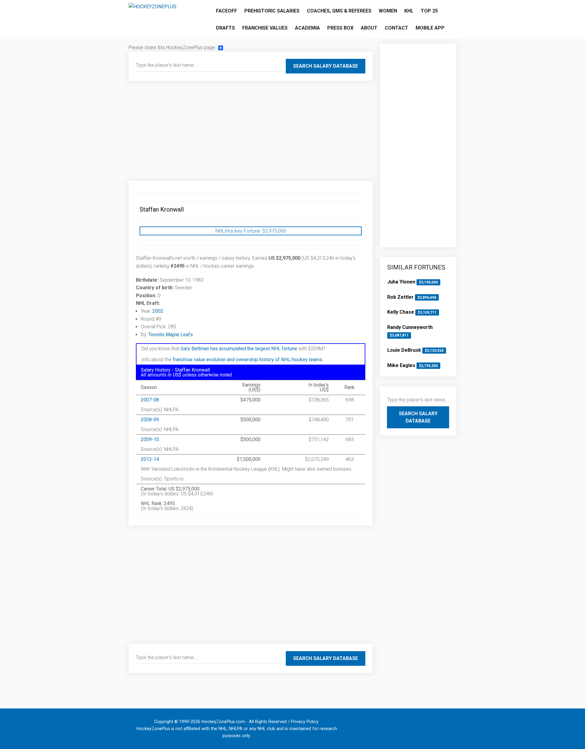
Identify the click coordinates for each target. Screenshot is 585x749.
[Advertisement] (251, 133)
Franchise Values (265, 28)
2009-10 (150, 439)
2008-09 (150, 420)
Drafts (225, 28)
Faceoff (226, 11)
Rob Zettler (401, 297)
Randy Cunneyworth (410, 327)
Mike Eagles (402, 365)
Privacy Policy (304, 721)
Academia (307, 28)
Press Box (340, 28)
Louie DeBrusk (404, 350)
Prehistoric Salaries (272, 11)
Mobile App (430, 28)
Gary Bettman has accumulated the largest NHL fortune (239, 348)
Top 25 (429, 11)
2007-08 (150, 400)
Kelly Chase (401, 312)
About (369, 28)
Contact (396, 28)
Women (388, 11)
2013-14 (150, 459)
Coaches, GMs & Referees (339, 11)
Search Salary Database (325, 66)
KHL (408, 11)
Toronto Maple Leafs (170, 334)
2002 (157, 311)
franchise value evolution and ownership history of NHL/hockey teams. (248, 359)
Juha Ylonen (402, 282)
